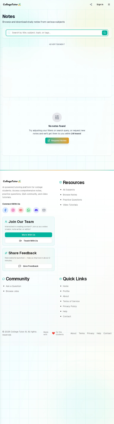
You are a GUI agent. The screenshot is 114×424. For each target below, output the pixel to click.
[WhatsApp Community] (28, 210)
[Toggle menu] (109, 4)
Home (65, 286)
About (66, 296)
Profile (66, 291)
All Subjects (69, 189)
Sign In (100, 4)
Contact (67, 316)
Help (65, 311)
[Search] (104, 32)
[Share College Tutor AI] (91, 4)
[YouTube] (21, 210)
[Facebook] (5, 210)
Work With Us (28, 235)
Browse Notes (70, 195)
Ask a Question (13, 286)
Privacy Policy (70, 306)
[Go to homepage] (11, 4)
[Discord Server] (36, 210)
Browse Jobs (12, 291)
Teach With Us (31, 241)
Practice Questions (72, 200)
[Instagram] (13, 210)
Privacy (90, 333)
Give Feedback (30, 266)
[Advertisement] (57, 72)
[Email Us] (44, 210)
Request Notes (58, 140)
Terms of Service (71, 301)
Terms (82, 333)
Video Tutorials (70, 205)
